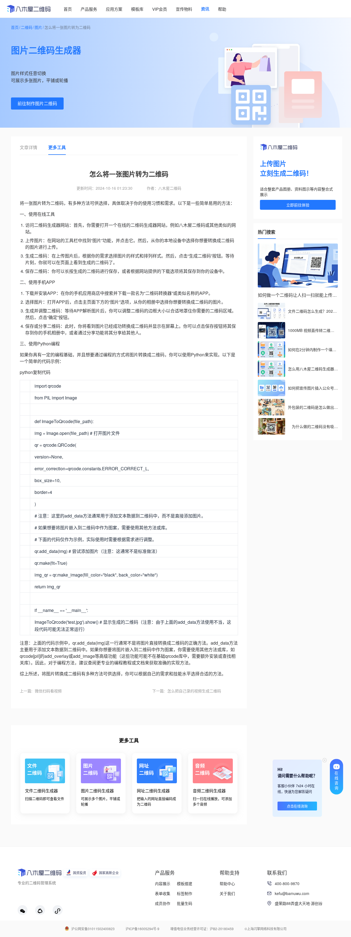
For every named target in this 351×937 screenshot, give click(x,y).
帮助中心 (227, 883)
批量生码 (184, 903)
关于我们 (227, 893)
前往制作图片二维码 (37, 103)
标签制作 (184, 893)
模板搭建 (184, 883)
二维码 (26, 27)
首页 (15, 27)
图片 (38, 27)
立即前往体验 (297, 205)
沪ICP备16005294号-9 (142, 928)
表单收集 (162, 893)
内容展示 (162, 883)
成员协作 (162, 903)
